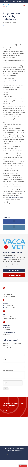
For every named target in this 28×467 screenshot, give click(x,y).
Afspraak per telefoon (14, 275)
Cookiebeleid (18, 450)
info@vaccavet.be (7, 316)
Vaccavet (6, 22)
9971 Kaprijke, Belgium (9, 296)
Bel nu (5, 410)
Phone (4, 365)
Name (4, 353)
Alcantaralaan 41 (7, 294)
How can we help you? (8, 370)
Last (15, 357)
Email (4, 359)
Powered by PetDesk (18, 448)
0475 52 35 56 (11, 307)
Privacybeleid (10, 450)
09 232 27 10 (9, 1)
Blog (15, 22)
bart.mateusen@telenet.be (10, 318)
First (4, 357)
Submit (6, 389)
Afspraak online (14, 270)
